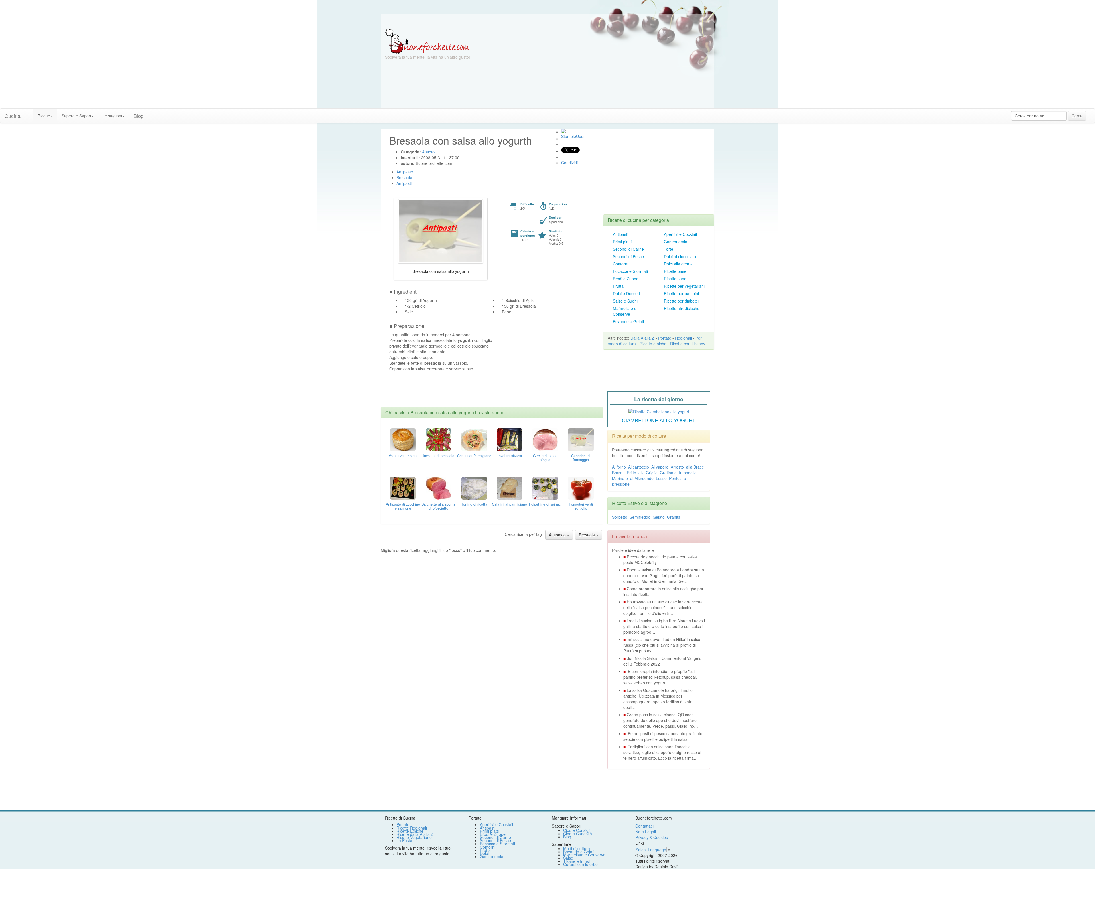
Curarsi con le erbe (580, 864)
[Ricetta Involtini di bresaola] (438, 439)
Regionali (683, 338)
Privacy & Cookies (651, 837)
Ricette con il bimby (687, 343)
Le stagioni (112, 116)
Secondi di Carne (628, 249)
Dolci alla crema (678, 264)
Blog (567, 837)
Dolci (484, 853)
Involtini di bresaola (438, 455)
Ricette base (675, 271)
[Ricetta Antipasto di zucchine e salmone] (403, 487)
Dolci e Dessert (626, 293)
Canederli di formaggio (581, 457)
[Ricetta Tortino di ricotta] (474, 487)
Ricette (44, 116)
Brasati (618, 472)
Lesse (661, 478)
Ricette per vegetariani (684, 286)
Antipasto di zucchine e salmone (403, 506)
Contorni (620, 264)
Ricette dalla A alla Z (414, 834)
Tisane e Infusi (576, 861)
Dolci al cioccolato (680, 256)
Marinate (620, 478)
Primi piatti (622, 241)
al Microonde (642, 478)
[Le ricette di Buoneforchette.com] (547, 21)
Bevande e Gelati (628, 321)
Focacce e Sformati (630, 271)
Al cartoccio (638, 467)
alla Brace (695, 467)
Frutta (618, 286)
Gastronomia (675, 241)
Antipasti (620, 234)
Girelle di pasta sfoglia (545, 457)
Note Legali (645, 831)
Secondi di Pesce (628, 256)
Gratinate (668, 472)
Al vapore (659, 467)
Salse (568, 858)
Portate (664, 338)
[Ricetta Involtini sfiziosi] (509, 439)
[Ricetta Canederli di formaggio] (581, 439)
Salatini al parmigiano (509, 504)
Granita (673, 517)
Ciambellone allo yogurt (658, 420)
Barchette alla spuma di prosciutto (438, 506)
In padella (688, 472)
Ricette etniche (653, 343)
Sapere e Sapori (76, 116)
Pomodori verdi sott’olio (581, 506)
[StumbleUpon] (563, 131)
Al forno (619, 467)
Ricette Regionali (411, 828)
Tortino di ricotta (474, 504)
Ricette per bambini (681, 293)
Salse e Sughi (625, 301)
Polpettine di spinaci (545, 504)
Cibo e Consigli (576, 830)
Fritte (631, 472)
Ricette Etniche (409, 831)
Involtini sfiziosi (510, 455)
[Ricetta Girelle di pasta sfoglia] (545, 439)
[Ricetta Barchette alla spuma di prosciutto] (438, 487)
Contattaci (644, 826)
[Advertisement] (603, 68)
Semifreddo (640, 517)
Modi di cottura (576, 848)
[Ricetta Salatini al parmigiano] (509, 487)
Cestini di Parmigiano (474, 455)
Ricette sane (675, 278)
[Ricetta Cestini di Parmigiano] (474, 439)
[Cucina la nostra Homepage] (29, 113)
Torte (668, 249)
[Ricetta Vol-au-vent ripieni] (403, 439)
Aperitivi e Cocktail (680, 234)
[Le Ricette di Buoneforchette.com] (427, 41)
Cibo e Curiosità (577, 833)
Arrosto (677, 467)
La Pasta (404, 840)
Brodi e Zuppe (625, 278)
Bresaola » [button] (588, 535)
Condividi (569, 162)
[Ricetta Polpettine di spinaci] (545, 487)
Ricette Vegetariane (414, 837)
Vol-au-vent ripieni (403, 455)
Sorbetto (619, 517)
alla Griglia (648, 472)
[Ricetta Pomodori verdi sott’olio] (581, 487)
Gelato (659, 517)
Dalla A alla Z (642, 338)
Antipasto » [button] (559, 535)
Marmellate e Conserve (624, 311)
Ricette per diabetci (681, 301)
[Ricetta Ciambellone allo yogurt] (659, 410)
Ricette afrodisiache (681, 308)
